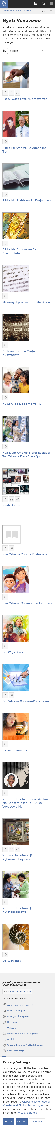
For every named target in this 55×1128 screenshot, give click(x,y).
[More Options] (50, 11)
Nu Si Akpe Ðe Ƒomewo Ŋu (22, 404)
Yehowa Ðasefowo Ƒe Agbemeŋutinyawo (18, 857)
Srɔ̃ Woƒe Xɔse (12, 652)
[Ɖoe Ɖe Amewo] (43, 11)
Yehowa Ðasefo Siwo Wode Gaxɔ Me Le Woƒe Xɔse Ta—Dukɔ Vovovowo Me (26, 802)
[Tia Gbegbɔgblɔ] (4, 51)
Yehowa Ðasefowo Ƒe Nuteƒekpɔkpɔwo (18, 910)
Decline (21, 1121)
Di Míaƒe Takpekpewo (15, 1016)
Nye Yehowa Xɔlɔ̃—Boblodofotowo (27, 603)
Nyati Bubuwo (12, 505)
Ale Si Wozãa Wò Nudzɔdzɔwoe (25, 99)
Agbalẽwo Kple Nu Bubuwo (17, 11)
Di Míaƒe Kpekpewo (14, 1011)
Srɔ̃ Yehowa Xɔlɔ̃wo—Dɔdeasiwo (25, 701)
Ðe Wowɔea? (11, 961)
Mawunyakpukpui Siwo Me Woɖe (26, 302)
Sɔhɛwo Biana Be (14, 750)
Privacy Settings (27, 1112)
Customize (37, 1121)
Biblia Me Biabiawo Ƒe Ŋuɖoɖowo (26, 200)
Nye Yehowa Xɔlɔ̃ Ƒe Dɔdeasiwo (25, 554)
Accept (8, 1121)
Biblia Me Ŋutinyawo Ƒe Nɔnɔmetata (19, 251)
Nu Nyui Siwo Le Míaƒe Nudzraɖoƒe (18, 353)
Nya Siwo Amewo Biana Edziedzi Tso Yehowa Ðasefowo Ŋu (26, 454)
